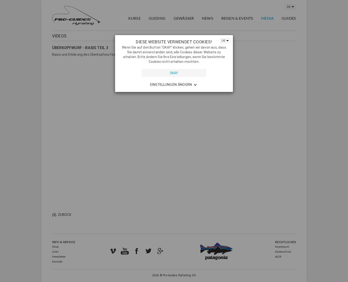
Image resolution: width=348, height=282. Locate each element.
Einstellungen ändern (171, 84)
